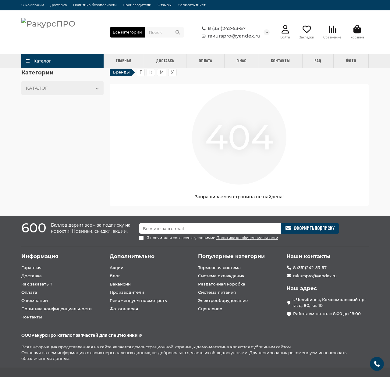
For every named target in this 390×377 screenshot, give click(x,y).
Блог (115, 275)
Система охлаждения (221, 275)
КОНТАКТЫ (280, 61)
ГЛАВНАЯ (123, 61)
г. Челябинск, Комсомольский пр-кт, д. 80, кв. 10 (329, 302)
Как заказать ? (36, 284)
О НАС (241, 61)
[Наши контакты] (377, 364)
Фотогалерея (124, 308)
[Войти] (285, 29)
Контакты (31, 316)
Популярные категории (231, 256)
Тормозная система (219, 267)
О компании (32, 5)
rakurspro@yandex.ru (234, 36)
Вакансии (120, 284)
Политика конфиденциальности (56, 308)
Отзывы (165, 5)
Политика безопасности (95, 5)
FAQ (317, 61)
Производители (137, 5)
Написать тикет (191, 5)
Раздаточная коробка (221, 284)
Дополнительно (132, 256)
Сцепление (210, 308)
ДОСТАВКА (165, 61)
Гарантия (31, 267)
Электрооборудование (223, 300)
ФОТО (351, 61)
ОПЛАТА (205, 61)
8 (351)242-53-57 (227, 28)
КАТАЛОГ (37, 88)
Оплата (29, 292)
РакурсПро (43, 335)
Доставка (58, 5)
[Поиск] (178, 32)
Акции (116, 267)
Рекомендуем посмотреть (138, 300)
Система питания (217, 292)
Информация (39, 256)
